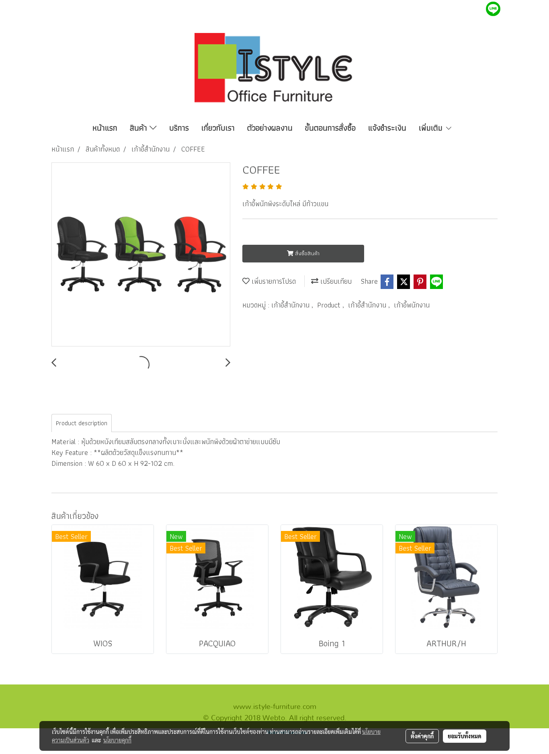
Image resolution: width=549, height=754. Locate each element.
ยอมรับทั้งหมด (464, 736)
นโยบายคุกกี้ (117, 740)
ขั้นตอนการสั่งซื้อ (330, 127)
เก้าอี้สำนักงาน (291, 305)
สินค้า (140, 127)
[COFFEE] (141, 255)
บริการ (179, 127)
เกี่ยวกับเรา (218, 127)
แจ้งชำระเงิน (387, 127)
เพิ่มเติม (432, 127)
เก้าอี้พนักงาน (412, 305)
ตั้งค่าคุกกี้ (422, 736)
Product (329, 305)
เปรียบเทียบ (335, 281)
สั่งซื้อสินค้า (306, 253)
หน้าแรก (104, 127)
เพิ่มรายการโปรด (273, 281)
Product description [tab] (81, 423)
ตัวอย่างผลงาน (270, 127)
